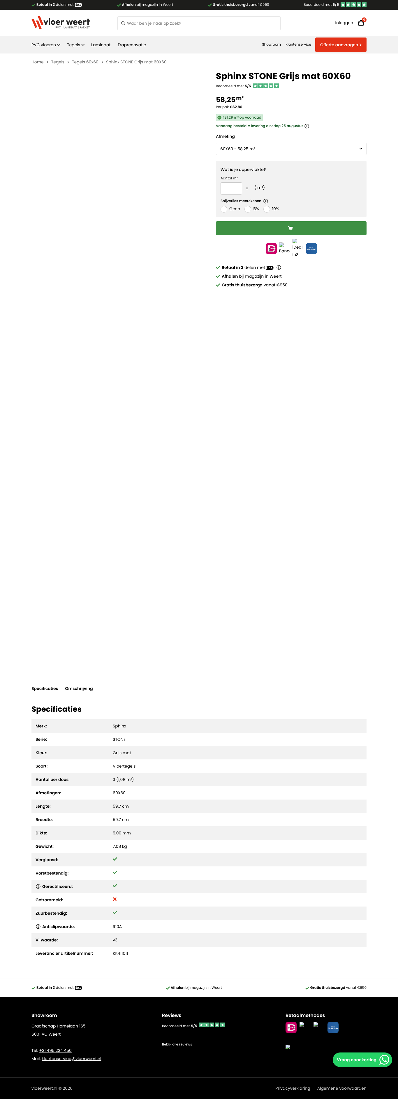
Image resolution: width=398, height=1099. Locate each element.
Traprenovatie (131, 45)
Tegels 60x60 (85, 62)
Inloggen (344, 23)
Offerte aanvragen (339, 45)
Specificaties (44, 688)
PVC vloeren (43, 45)
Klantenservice (298, 44)
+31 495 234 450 (55, 1050)
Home (37, 62)
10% (275, 208)
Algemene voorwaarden (342, 1088)
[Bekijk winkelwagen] (361, 22)
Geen (234, 208)
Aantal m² (229, 178)
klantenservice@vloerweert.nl (71, 1058)
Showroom (271, 44)
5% (256, 208)
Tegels (73, 45)
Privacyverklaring (292, 1088)
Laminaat (100, 45)
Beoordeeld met (321, 4)
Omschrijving (79, 688)
